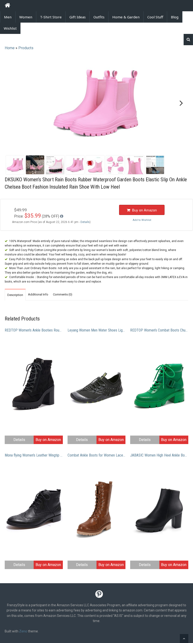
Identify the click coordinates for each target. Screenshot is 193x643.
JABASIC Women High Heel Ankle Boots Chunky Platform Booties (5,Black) (159, 455)
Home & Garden (126, 17)
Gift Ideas (77, 17)
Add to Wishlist (142, 220)
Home (10, 48)
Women (25, 17)
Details (19, 439)
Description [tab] (15, 295)
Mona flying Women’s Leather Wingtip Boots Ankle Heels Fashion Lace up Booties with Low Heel (34, 455)
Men (8, 17)
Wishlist (10, 28)
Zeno (23, 631)
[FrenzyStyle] (7, 6)
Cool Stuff (155, 17)
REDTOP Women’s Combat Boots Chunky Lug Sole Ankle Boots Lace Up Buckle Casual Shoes (159, 330)
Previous (12, 103)
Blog (174, 17)
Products (25, 48)
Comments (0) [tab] (62, 294)
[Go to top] (184, 638)
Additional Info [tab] (38, 294)
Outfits (99, 17)
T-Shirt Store (51, 17)
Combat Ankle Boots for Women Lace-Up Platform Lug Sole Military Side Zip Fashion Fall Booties (97, 455)
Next (180, 103)
